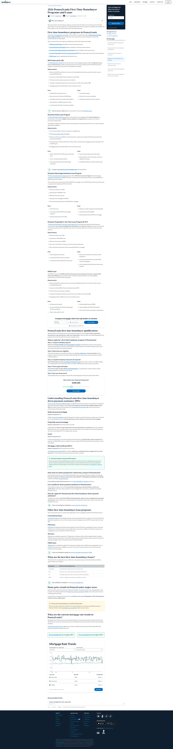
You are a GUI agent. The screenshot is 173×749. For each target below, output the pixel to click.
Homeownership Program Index (80, 407)
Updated (81, 15)
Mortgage (59, 707)
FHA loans (50, 527)
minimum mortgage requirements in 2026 (81, 552)
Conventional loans (53, 518)
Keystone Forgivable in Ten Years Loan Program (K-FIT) (64, 224)
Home (49, 707)
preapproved (51, 370)
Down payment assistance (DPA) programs (59, 403)
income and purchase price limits (61, 134)
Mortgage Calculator (111, 33)
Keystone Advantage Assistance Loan (59, 175)
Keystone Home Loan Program (58, 117)
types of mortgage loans (77, 582)
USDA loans (51, 545)
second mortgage (57, 417)
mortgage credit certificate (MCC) (57, 451)
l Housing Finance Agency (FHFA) (79, 591)
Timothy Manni (73, 15)
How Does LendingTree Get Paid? (55, 5)
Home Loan (54, 707)
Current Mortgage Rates (112, 35)
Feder (68, 591)
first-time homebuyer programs (60, 35)
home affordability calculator (80, 481)
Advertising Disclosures (112, 27)
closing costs (58, 177)
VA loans (50, 536)
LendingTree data (63, 478)
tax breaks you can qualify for (69, 608)
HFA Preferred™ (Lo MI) (56, 63)
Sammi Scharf (58, 15)
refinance (93, 464)
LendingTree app (87, 111)
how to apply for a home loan (79, 505)
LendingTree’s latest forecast (55, 626)
